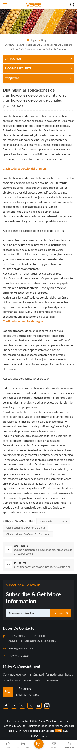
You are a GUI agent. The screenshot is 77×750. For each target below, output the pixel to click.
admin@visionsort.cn (20, 648)
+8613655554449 (18, 656)
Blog (43, 40)
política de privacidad (42, 730)
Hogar (33, 40)
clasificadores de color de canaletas (28, 534)
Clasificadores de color (53, 520)
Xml (25, 730)
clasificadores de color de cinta (25, 527)
